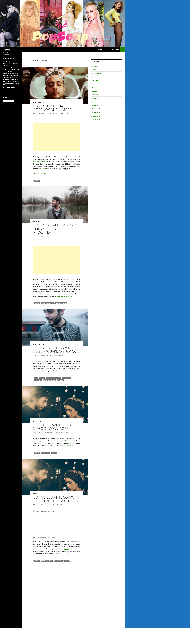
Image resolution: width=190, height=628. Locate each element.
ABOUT (100, 49)
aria (36, 378)
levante (60, 380)
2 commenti (58, 504)
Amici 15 (94, 66)
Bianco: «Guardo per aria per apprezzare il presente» (54, 228)
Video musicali (38, 421)
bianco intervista (47, 303)
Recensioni (94, 94)
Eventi (93, 77)
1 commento (59, 236)
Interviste (37, 221)
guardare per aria (61, 303)
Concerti (94, 69)
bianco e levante (47, 560)
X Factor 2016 (95, 119)
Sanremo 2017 (95, 105)
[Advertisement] (56, 137)
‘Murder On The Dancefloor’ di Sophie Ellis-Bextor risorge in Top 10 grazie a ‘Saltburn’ (10, 75)
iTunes (66, 549)
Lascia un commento (61, 113)
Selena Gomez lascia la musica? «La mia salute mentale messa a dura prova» (10, 89)
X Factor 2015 (95, 116)
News (35, 494)
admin (50, 113)
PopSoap (6, 50)
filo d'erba (38, 380)
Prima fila (94, 87)
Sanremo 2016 (95, 102)
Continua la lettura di (41, 173)
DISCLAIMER (115, 49)
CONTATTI (107, 49)
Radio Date (94, 91)
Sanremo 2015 (95, 98)
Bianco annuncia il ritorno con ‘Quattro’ (52, 108)
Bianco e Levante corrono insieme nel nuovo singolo (56, 499)
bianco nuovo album (53, 378)
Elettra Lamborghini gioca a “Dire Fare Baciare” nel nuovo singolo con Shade (11, 69)
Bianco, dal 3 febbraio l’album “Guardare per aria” (56, 349)
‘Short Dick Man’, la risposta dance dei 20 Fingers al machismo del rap (11, 63)
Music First (42, 169)
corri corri (66, 378)
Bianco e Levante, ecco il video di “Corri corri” (54, 426)
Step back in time (96, 109)
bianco (37, 180)
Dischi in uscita (38, 102)
